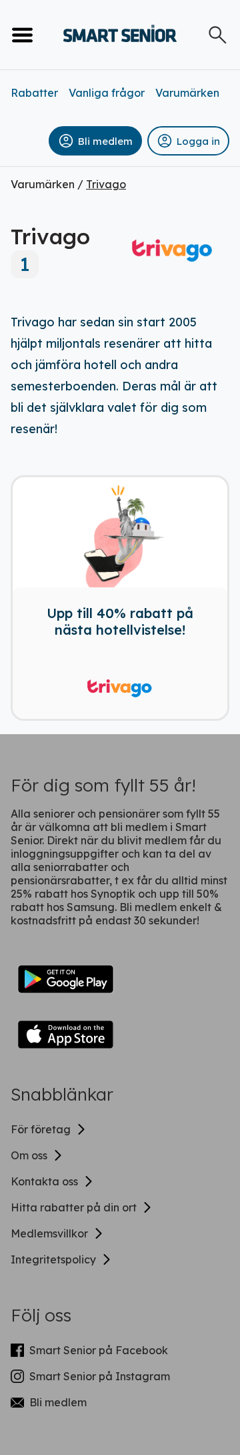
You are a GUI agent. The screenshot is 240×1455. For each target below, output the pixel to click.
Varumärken (187, 92)
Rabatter (34, 92)
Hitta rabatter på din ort (74, 1207)
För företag (41, 1129)
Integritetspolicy (53, 1259)
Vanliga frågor (107, 92)
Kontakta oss (44, 1181)
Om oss (29, 1155)
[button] (95, 141)
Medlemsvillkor (49, 1233)
